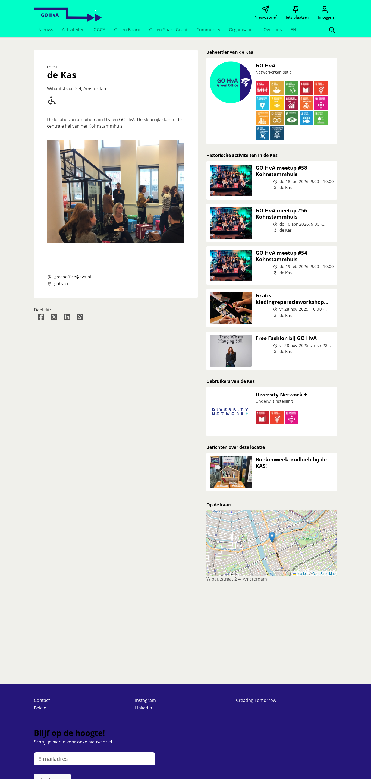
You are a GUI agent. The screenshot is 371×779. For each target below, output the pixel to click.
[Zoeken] (332, 29)
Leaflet (301, 573)
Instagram (145, 700)
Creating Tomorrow (256, 700)
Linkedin (143, 708)
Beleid (40, 708)
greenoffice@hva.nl (72, 276)
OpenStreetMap (324, 573)
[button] (46, 29)
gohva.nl (62, 283)
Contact (42, 700)
